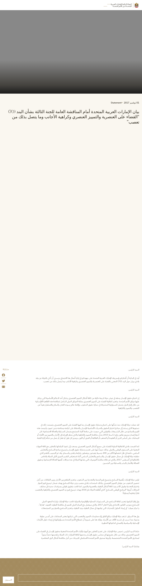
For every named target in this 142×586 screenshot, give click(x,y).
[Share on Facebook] (3, 375)
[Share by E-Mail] (3, 387)
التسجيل (8, 580)
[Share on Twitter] (3, 381)
